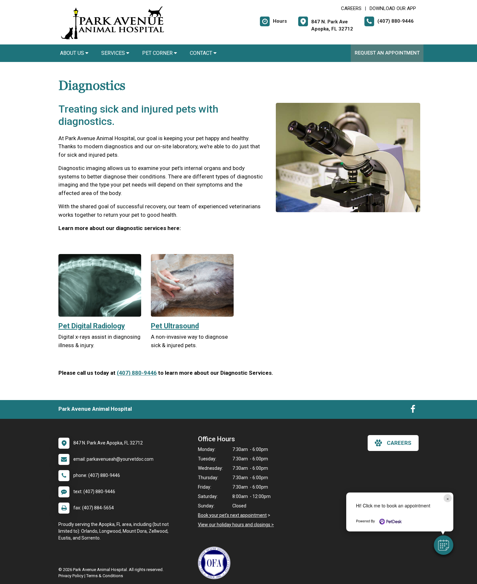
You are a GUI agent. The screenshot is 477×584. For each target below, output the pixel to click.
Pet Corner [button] (158, 53)
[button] (443, 545)
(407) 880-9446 (137, 373)
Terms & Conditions (104, 575)
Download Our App (393, 8)
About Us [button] (72, 53)
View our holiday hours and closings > (236, 524)
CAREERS (351, 8)
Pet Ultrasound (175, 326)
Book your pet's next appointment (232, 515)
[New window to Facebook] (413, 410)
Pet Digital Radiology (91, 326)
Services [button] (113, 53)
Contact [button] (202, 53)
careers (399, 443)
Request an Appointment (387, 53)
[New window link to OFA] (216, 563)
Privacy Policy (70, 575)
